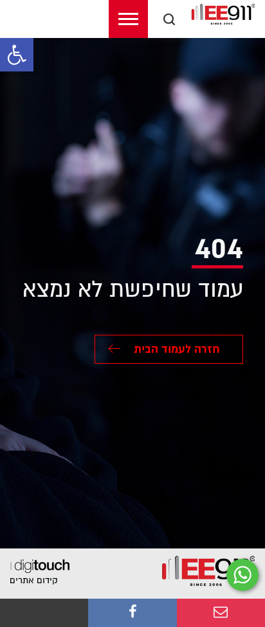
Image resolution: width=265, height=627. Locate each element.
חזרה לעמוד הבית (175, 349)
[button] (16, 54)
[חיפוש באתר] (169, 19)
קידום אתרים (34, 580)
